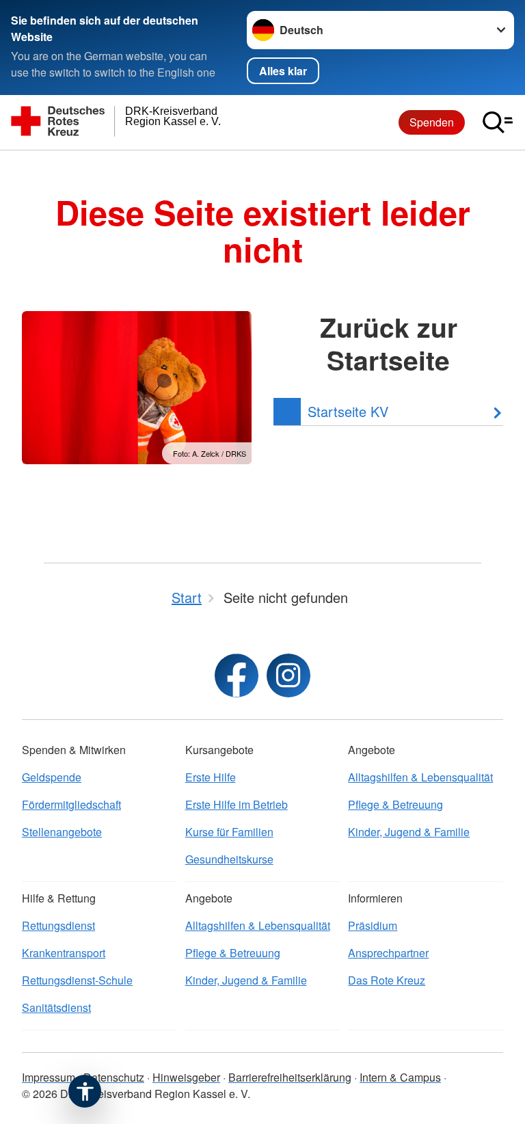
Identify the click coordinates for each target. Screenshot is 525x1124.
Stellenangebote (62, 832)
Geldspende (51, 777)
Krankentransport (63, 953)
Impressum (48, 1077)
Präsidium (372, 925)
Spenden (431, 122)
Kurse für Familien (229, 832)
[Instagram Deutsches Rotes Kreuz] (288, 675)
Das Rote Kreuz (386, 980)
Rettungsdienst (58, 925)
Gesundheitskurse (229, 859)
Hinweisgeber (186, 1077)
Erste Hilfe (210, 777)
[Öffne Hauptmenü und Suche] (497, 122)
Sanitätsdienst (56, 1007)
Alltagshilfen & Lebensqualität (420, 777)
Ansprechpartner (388, 953)
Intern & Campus (400, 1077)
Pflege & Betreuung (395, 804)
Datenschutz (113, 1077)
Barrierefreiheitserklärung (289, 1077)
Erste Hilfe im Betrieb (236, 804)
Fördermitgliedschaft (71, 804)
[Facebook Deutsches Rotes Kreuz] (236, 675)
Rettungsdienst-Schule (77, 980)
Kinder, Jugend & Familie (409, 832)
